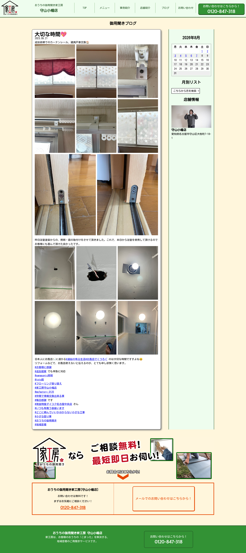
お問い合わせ (185, 8)
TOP (85, 8)
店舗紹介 (145, 8)
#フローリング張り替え (48, 383)
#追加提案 (40, 371)
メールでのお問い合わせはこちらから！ (163, 498)
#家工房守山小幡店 (46, 387)
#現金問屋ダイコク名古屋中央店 (53, 404)
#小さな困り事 (43, 416)
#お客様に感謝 (43, 367)
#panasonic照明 (44, 375)
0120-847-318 (73, 507)
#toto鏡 (39, 379)
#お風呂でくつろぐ (96, 359)
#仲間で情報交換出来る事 (49, 396)
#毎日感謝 (40, 400)
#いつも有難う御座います (49, 408)
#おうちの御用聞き (46, 420)
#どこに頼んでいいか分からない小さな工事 (60, 412)
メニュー (105, 8)
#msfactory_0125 (44, 392)
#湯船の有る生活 (75, 359)
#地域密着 (40, 424)
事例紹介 (125, 8)
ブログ (165, 8)
